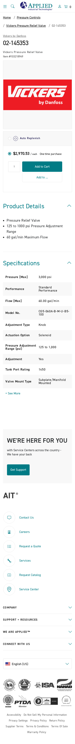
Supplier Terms (15, 726)
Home (7, 18)
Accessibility (14, 715)
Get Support (18, 470)
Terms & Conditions (37, 726)
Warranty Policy (36, 732)
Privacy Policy (38, 720)
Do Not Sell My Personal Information (45, 715)
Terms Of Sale (59, 726)
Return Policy (57, 720)
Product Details (23, 206)
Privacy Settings (18, 720)
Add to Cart (42, 167)
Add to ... (42, 177)
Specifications (21, 263)
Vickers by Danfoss (14, 36)
